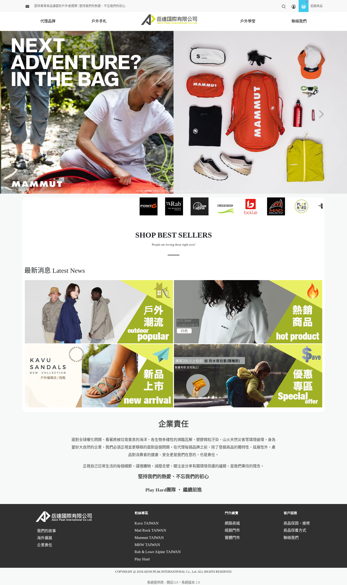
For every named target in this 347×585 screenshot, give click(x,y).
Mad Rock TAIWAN (150, 530)
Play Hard (142, 559)
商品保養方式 (295, 530)
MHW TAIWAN (147, 545)
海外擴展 (44, 538)
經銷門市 (232, 530)
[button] (26, 114)
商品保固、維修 (297, 523)
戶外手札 (99, 21)
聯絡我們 (299, 21)
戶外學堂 (247, 21)
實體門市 (232, 538)
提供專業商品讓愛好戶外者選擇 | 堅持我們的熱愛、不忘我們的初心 (79, 6)
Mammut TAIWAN (149, 538)
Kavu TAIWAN (147, 523)
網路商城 (232, 523)
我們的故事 (46, 531)
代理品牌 (47, 21)
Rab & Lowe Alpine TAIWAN (158, 552)
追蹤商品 (316, 6)
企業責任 (44, 545)
